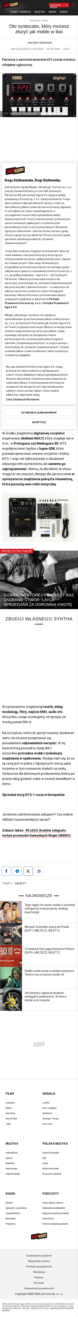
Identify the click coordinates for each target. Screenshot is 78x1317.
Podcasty (50, 1193)
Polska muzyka (55, 1143)
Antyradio (35, 20)
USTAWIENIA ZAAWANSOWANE (39, 412)
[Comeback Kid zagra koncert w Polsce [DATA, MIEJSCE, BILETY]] (11, 956)
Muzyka (12, 1143)
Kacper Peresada (40, 42)
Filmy (10, 1093)
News (45, 20)
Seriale (48, 1093)
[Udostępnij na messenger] (17, 871)
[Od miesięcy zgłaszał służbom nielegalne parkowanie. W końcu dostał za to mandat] (11, 1000)
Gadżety (20, 883)
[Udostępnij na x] (28, 871)
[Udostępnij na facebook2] (6, 871)
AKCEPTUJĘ (39, 422)
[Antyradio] (11, 5)
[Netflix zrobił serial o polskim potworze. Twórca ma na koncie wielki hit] (11, 978)
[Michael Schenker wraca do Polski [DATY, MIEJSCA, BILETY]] (11, 934)
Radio (10, 1193)
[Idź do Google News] (39, 871)
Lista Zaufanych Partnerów (22, 399)
